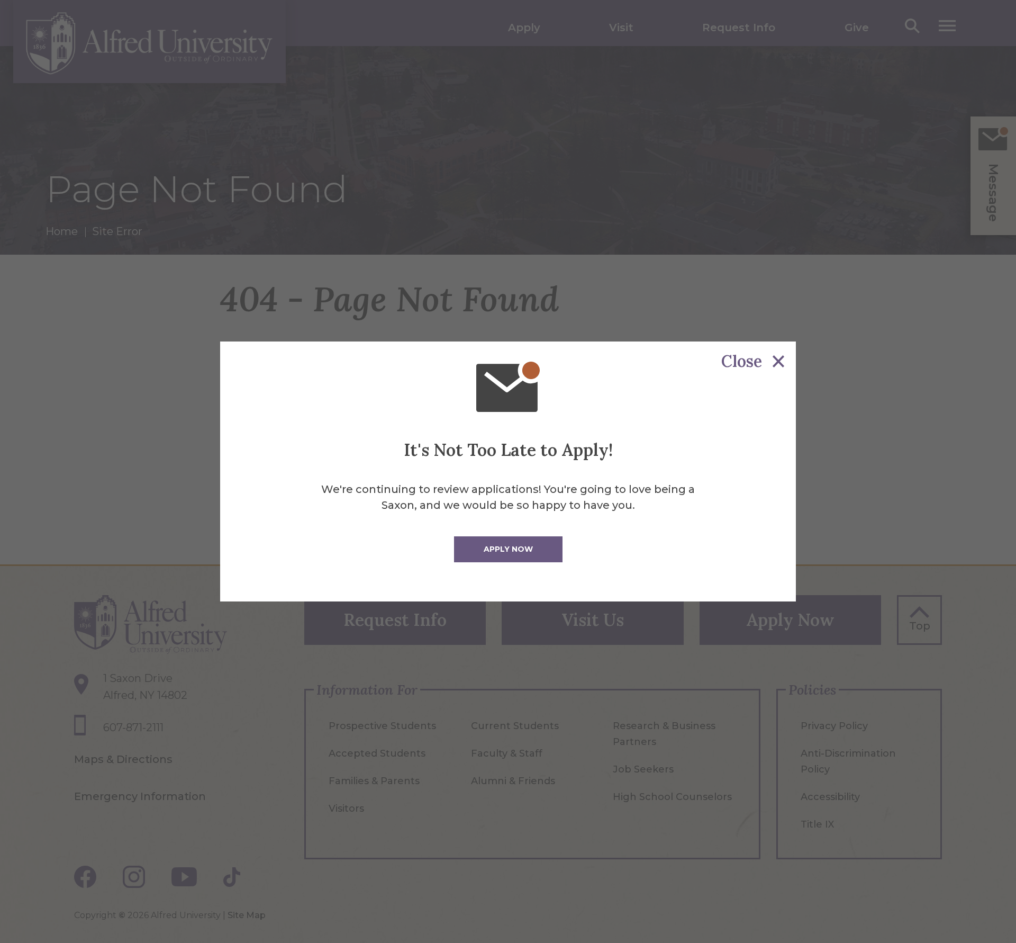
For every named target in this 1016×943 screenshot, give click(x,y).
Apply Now (508, 549)
